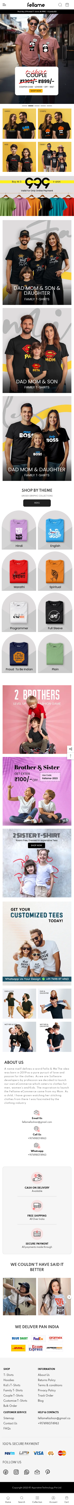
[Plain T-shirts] (55, 653)
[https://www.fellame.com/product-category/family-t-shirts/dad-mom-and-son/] (37, 350)
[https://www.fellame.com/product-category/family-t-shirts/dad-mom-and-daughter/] (37, 438)
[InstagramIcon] (16, 1472)
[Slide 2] (30, 106)
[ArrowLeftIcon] (5, 1297)
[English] (55, 530)
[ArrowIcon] (69, 1297)
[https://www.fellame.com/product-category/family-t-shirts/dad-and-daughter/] (54, 1004)
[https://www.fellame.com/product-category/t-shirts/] (19, 124)
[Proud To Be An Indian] (19, 653)
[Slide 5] (49, 106)
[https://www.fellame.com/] (36, 5)
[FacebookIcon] (6, 1472)
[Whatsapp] (27, 1472)
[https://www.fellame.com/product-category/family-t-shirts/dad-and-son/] (19, 1004)
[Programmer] (19, 612)
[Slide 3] (37, 106)
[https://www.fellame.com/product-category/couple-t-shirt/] (54, 124)
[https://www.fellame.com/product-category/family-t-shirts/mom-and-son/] (19, 1037)
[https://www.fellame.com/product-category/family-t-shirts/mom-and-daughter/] (54, 1037)
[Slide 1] (24, 106)
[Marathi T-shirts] (19, 571)
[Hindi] (19, 530)
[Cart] (67, 4)
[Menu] (4, 4)
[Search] (60, 4)
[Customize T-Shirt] (37, 943)
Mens (37, 503)
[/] (19, 1296)
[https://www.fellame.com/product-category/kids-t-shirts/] (19, 157)
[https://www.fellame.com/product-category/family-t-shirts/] (54, 157)
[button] (70, 749)
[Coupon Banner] (37, 196)
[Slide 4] (43, 106)
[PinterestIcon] (48, 1472)
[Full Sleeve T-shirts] (55, 612)
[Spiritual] (55, 571)
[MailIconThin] (37, 1472)
